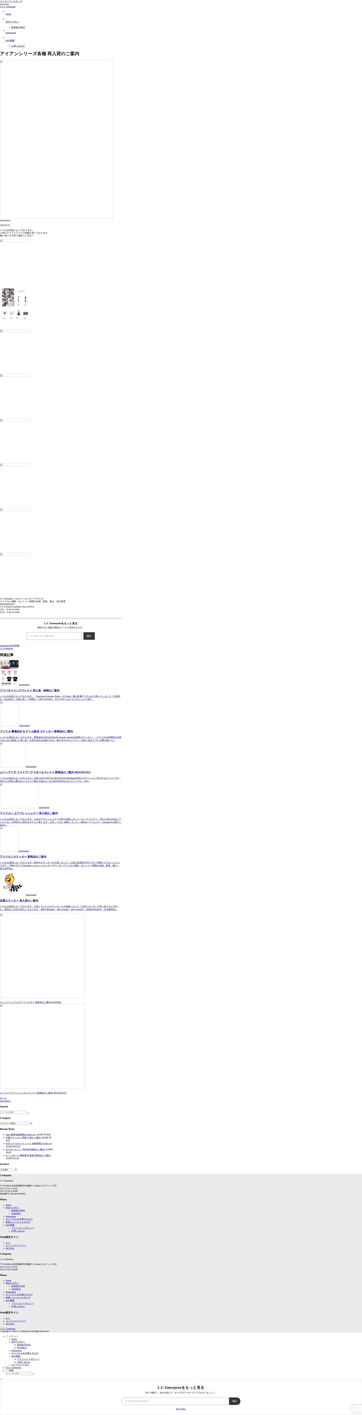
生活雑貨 (14, 645)
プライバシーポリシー (22, 1228)
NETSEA (10, 1248)
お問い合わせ (18, 1231)
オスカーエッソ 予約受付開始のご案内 (25, 1149)
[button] (33, 1374)
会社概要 (10, 1225)
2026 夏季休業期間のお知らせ (21, 1134)
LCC (8, 1243)
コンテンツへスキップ (11, 1)
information (5, 645)
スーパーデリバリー (16, 1245)
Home (8, 1205)
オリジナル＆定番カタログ (19, 1219)
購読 (89, 636)
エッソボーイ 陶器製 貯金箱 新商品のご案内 (28, 1155)
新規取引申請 (18, 1210)
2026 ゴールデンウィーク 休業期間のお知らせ (29, 1143)
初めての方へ (12, 1207)
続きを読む (181, 1409)
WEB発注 (16, 1213)
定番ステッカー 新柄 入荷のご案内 (23, 1137)
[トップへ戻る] (1, 1379)
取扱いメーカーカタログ (18, 1222)
